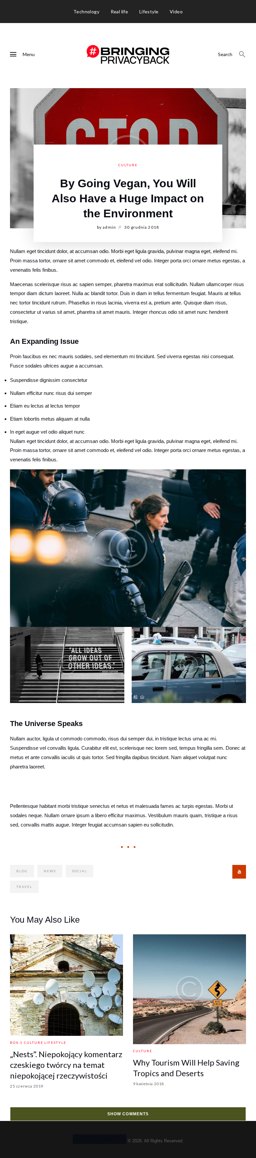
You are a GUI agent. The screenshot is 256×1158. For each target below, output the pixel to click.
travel (24, 887)
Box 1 (16, 1042)
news (50, 871)
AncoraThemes (99, 1139)
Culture (128, 165)
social (79, 871)
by (106, 227)
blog (22, 871)
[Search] (242, 54)
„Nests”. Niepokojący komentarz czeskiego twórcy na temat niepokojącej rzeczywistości (66, 1064)
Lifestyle (55, 1042)
